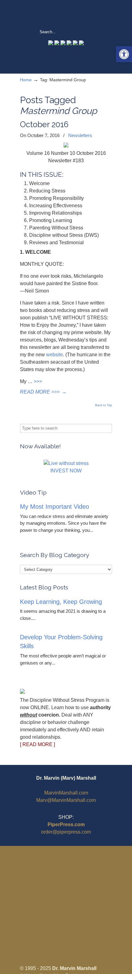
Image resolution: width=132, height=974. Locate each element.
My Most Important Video (54, 506)
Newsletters (80, 135)
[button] (124, 54)
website (54, 354)
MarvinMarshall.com (66, 792)
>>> (38, 381)
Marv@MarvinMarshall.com (66, 800)
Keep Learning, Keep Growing (61, 601)
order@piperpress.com (66, 832)
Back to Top (103, 405)
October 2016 (44, 124)
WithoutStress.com (66, 14)
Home (26, 79)
